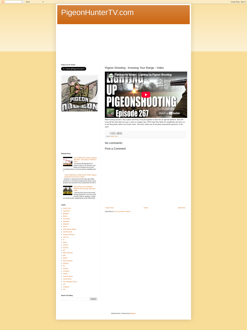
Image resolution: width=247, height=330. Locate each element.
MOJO (65, 258)
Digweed (66, 221)
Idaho (65, 242)
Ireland (65, 245)
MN (64, 255)
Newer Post (109, 208)
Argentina (66, 211)
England (66, 224)
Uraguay (66, 287)
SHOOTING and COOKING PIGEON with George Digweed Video (84, 188)
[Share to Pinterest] (121, 133)
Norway (65, 263)
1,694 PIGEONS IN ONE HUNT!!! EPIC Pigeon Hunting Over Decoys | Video (80, 176)
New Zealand (67, 261)
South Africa (67, 279)
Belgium (66, 213)
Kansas (65, 248)
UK (64, 284)
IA (63, 240)
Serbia (65, 274)
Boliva (65, 216)
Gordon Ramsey (68, 234)
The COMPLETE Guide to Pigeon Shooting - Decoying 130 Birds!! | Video (85, 159)
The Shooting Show (70, 282)
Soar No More (68, 276)
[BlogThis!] (113, 133)
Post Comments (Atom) (122, 211)
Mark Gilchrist (68, 253)
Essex (65, 226)
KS (64, 250)
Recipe (65, 268)
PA (64, 266)
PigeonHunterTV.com (97, 12)
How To (65, 237)
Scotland (66, 271)
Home (146, 208)
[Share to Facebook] (118, 133)
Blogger (133, 313)
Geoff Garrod (67, 232)
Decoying (66, 219)
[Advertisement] (123, 42)
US (64, 289)
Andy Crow (114, 136)
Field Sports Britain (69, 229)
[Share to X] (116, 133)
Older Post (181, 208)
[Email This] (111, 133)
